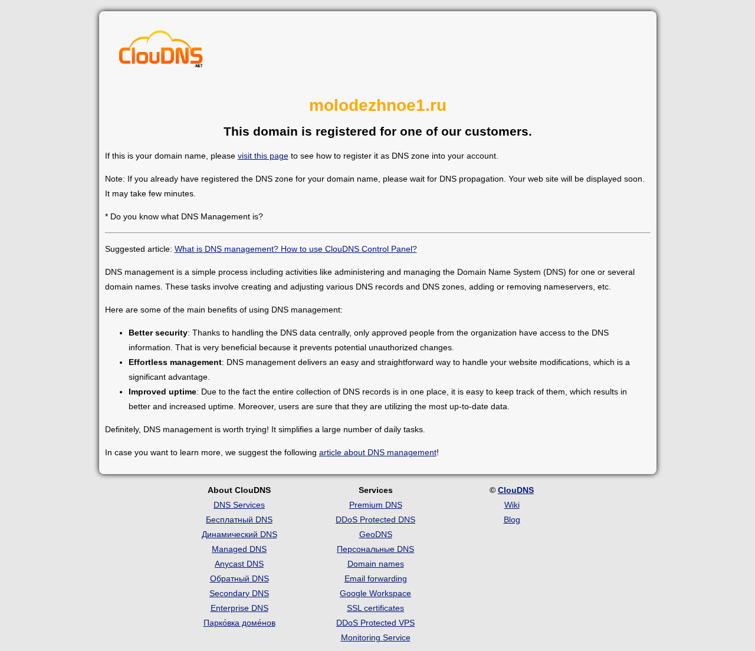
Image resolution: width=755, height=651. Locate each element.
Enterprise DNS (239, 608)
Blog (512, 519)
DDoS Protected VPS (375, 622)
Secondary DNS (239, 593)
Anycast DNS (239, 563)
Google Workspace (375, 593)
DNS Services (239, 504)
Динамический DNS (239, 534)
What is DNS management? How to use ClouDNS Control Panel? (296, 249)
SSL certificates (375, 608)
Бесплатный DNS (239, 519)
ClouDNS (516, 490)
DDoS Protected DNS (375, 519)
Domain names (375, 563)
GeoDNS (375, 534)
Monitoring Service (376, 637)
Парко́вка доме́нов (239, 622)
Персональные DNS (375, 549)
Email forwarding (375, 578)
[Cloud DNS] (161, 52)
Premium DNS (375, 504)
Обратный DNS (239, 578)
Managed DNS (239, 549)
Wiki (512, 504)
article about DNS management (377, 452)
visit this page (263, 155)
